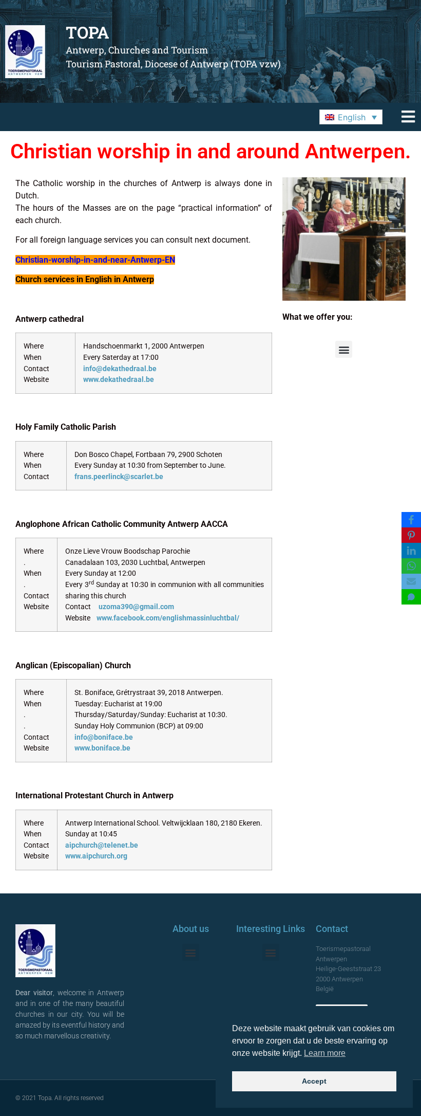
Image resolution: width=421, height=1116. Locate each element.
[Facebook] (411, 519)
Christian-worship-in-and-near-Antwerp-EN (95, 260)
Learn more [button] (325, 1053)
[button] (350, 117)
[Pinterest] (411, 535)
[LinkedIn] (411, 550)
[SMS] (411, 597)
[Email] (411, 581)
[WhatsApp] (411, 566)
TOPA (87, 32)
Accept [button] (314, 1081)
